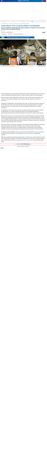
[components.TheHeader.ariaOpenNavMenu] (7, 1)
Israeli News (11, 23)
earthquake (4, 34)
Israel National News (4, 23)
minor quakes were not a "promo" (22, 140)
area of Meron (40, 131)
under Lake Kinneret (23, 131)
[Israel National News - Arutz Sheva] (23, 1)
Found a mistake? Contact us (23, 146)
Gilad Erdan (10, 34)
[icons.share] (45, 1)
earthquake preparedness (18, 34)
